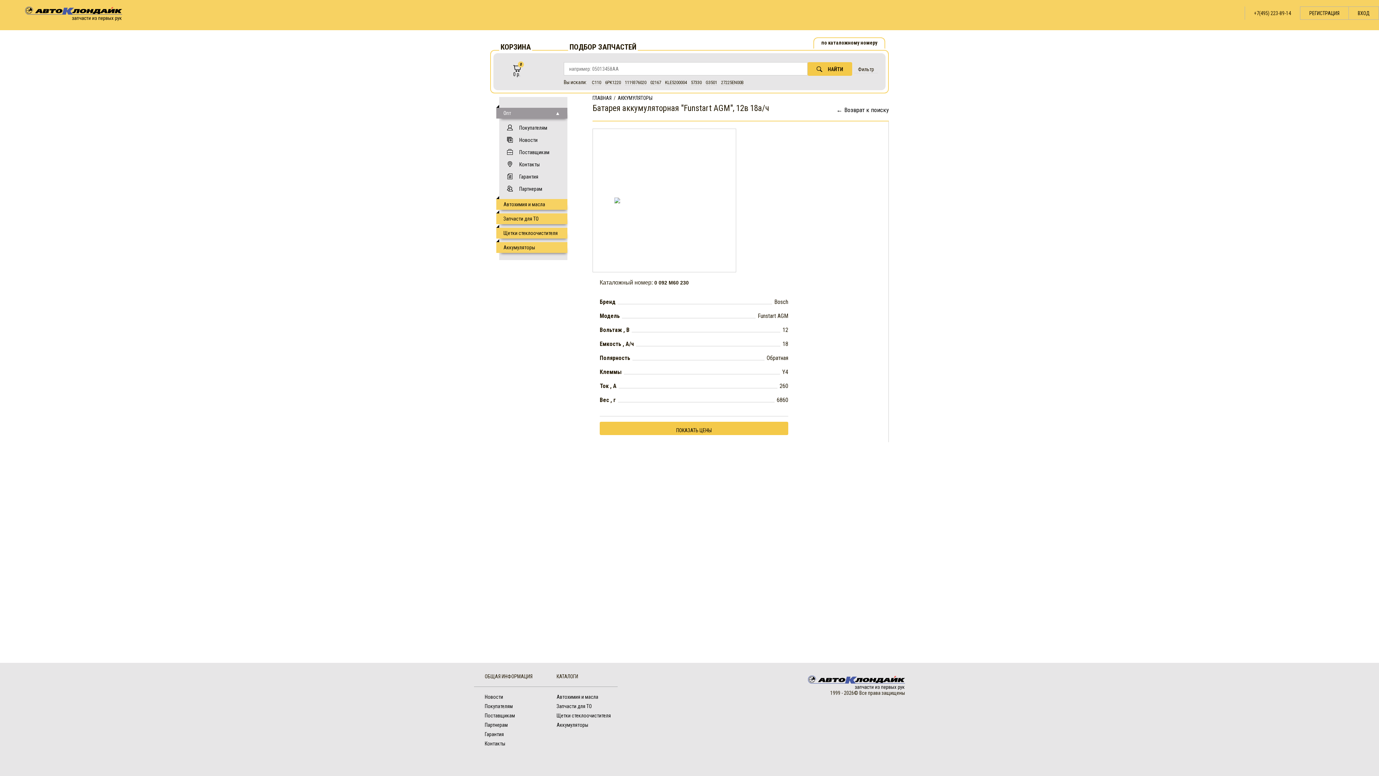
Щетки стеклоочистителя (530, 233)
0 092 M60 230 (671, 283)
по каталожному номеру (849, 43)
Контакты (529, 164)
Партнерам (530, 189)
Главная (602, 98)
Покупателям (533, 128)
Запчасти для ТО (521, 219)
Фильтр (866, 69)
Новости (528, 140)
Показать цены (694, 430)
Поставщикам (534, 152)
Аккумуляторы (519, 247)
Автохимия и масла (524, 204)
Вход (1364, 13)
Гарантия (528, 177)
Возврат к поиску (866, 110)
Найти (835, 69)
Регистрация (1324, 13)
